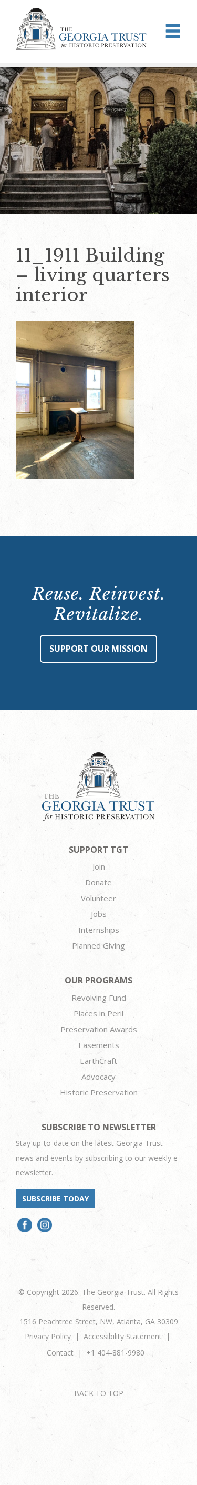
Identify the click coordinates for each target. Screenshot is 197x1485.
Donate (98, 882)
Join (98, 866)
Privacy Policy (48, 1336)
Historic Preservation (99, 1092)
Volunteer (98, 898)
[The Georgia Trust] (81, 29)
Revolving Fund (98, 997)
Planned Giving (98, 945)
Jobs (99, 914)
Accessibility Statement (123, 1336)
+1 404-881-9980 (115, 1353)
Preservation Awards (98, 1029)
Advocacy (98, 1076)
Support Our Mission (98, 648)
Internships (98, 929)
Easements (98, 1045)
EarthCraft (98, 1060)
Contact (60, 1353)
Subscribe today (55, 1198)
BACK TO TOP (98, 1393)
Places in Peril (98, 1013)
